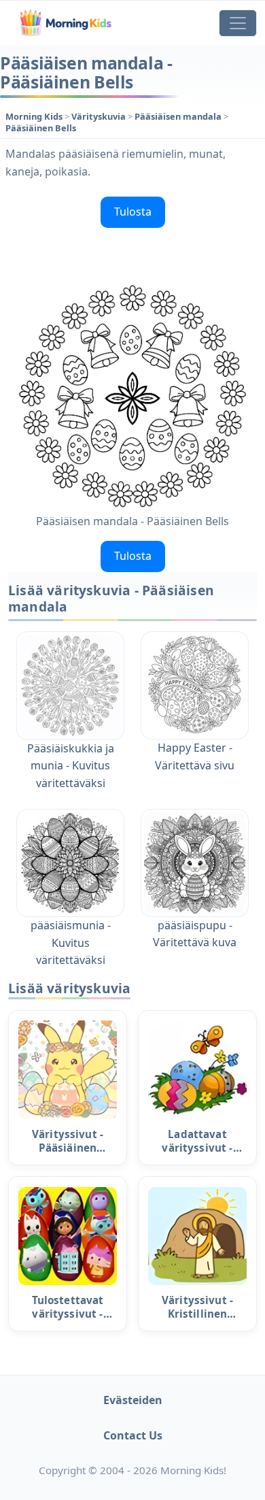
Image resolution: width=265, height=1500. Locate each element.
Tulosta (133, 211)
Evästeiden (132, 1400)
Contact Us (132, 1435)
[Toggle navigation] (238, 23)
